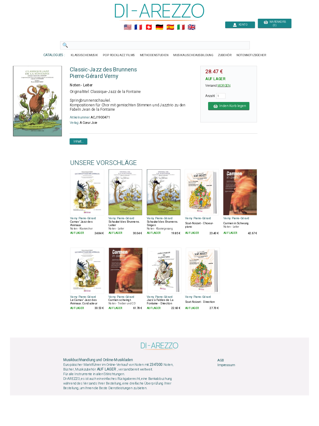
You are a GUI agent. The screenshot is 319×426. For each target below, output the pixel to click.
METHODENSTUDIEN (154, 55)
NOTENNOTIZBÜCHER (251, 55)
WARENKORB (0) (277, 23)
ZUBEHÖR (225, 55)
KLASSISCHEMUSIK (84, 55)
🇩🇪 (159, 27)
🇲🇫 (138, 27)
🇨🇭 (149, 27)
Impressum (226, 365)
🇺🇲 (127, 27)
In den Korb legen (231, 106)
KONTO (242, 25)
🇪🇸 (170, 27)
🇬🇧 (191, 27)
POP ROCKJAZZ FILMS (119, 55)
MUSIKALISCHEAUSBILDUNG (193, 55)
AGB (220, 360)
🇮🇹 (181, 27)
